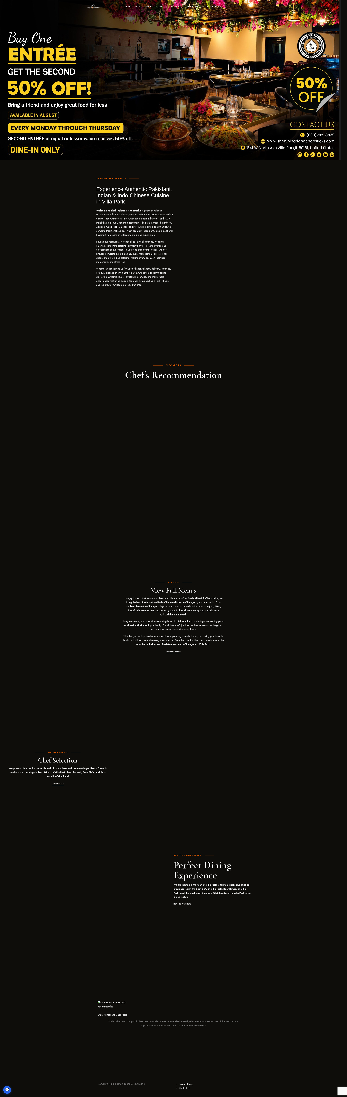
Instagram (255, 7)
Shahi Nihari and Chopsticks (112, 1015)
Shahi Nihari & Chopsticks (131, 1084)
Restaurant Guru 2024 (115, 1002)
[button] (173, 651)
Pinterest (259, 7)
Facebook (250, 7)
